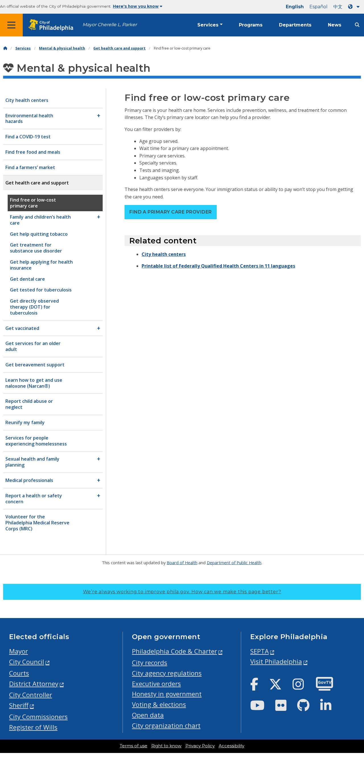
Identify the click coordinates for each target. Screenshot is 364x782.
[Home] (5, 48)
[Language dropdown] (355, 6)
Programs (250, 25)
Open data (148, 715)
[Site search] (357, 25)
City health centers (164, 254)
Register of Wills (33, 727)
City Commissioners (38, 716)
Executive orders (156, 683)
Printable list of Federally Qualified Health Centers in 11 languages (218, 266)
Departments (295, 25)
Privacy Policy (200, 745)
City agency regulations (167, 673)
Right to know (166, 745)
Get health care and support (119, 48)
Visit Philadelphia (276, 661)
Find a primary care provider (170, 212)
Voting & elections (159, 704)
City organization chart (166, 725)
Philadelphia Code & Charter (174, 651)
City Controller (30, 694)
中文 (337, 6)
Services (207, 25)
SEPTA (259, 651)
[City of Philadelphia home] (52, 25)
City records (149, 662)
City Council (26, 661)
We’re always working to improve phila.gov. (182, 591)
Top (352, 739)
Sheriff (18, 705)
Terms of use (133, 745)
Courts (19, 673)
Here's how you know (136, 6)
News (334, 25)
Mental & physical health (62, 48)
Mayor (18, 651)
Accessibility (231, 745)
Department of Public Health (234, 562)
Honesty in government (167, 693)
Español (318, 6)
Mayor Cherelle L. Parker (109, 24)
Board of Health (182, 562)
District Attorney (33, 683)
